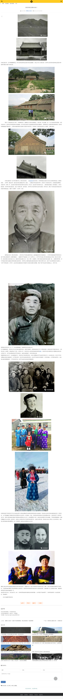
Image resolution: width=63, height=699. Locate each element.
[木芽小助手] (56, 678)
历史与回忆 (12, 3)
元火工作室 (23, 10)
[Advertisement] (31, 273)
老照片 (11, 586)
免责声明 (41, 694)
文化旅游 (7, 3)
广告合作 (36, 694)
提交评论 (3, 681)
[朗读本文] (1, 16)
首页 (3, 3)
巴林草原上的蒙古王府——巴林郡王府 (54, 620)
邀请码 (21, 694)
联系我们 (26, 694)
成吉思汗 (31, 180)
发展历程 (31, 694)
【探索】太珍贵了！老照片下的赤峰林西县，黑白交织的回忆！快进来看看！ (19, 620)
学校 (40, 351)
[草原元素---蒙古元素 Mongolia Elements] (0, 3)
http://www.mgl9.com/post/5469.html (12, 614)
